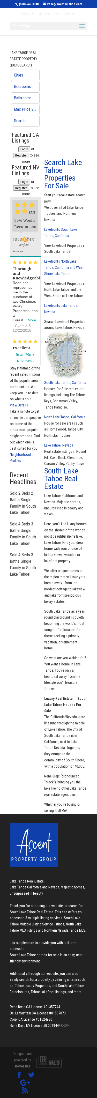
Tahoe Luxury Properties (32, 986)
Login (24, 149)
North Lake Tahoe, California (64, 417)
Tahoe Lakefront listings (48, 992)
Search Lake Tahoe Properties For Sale (63, 174)
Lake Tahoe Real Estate (27, 881)
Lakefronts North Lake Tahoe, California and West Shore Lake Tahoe (64, 267)
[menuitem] (25, 75)
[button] (25, 75)
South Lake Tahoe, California (65, 383)
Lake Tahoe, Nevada (58, 445)
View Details (19, 405)
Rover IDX (22, 1066)
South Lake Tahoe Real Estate (61, 478)
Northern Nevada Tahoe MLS (64, 930)
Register (21, 155)
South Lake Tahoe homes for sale (34, 955)
